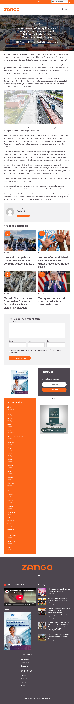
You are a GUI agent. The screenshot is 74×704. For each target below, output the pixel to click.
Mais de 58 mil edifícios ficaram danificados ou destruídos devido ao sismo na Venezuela (18, 303)
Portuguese (58, 1)
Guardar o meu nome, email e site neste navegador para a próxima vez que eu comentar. (36, 351)
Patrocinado (17, 2)
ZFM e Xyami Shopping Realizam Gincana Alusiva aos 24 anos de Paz (58, 636)
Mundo (37, 23)
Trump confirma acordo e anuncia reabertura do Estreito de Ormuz (53, 301)
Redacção (23, 42)
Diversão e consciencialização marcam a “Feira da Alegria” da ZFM (58, 600)
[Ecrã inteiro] (33, 604)
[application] (20, 597)
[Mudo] (30, 604)
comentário (13, 322)
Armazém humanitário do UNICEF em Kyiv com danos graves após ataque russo (53, 262)
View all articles (23, 216)
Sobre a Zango (8, 2)
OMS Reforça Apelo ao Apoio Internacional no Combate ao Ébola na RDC (19, 260)
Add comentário (52, 42)
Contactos (26, 2)
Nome (11, 341)
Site (47, 341)
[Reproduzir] (6, 604)
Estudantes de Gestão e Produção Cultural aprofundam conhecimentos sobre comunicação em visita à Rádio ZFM (59, 612)
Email (30, 341)
